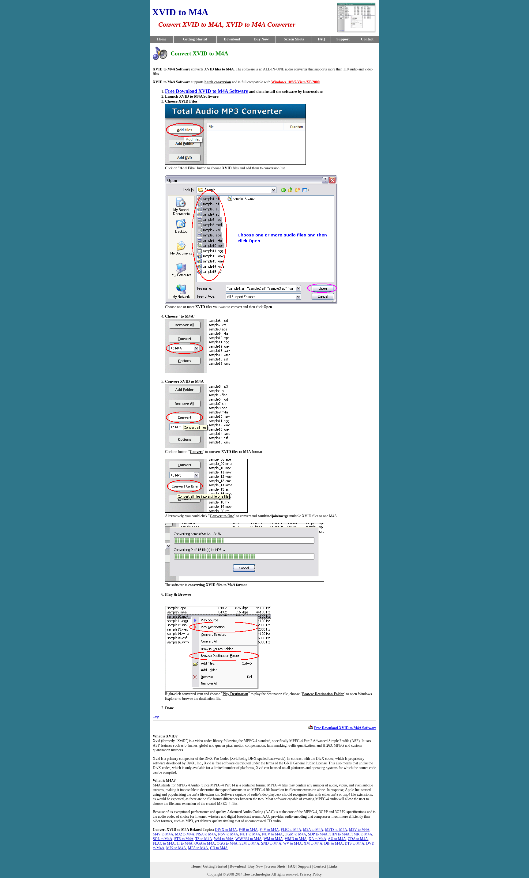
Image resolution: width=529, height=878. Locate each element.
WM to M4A (273, 839)
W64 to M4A (224, 839)
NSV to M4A (228, 834)
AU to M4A (337, 839)
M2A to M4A (313, 829)
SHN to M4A (339, 834)
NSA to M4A (206, 834)
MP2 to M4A (176, 848)
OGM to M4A (295, 834)
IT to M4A (185, 843)
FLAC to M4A (164, 843)
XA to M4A (317, 839)
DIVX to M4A (226, 829)
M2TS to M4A (336, 829)
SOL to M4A (162, 839)
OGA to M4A (204, 843)
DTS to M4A (354, 843)
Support (343, 39)
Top (156, 716)
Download (232, 39)
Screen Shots (294, 39)
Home (161, 39)
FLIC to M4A (291, 829)
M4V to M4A (163, 834)
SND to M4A (271, 843)
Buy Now (261, 39)
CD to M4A (219, 848)
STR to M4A (183, 839)
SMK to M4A (361, 834)
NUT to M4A (250, 834)
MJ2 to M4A (184, 834)
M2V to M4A (359, 829)
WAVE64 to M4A (248, 839)
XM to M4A (313, 843)
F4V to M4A (269, 829)
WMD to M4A (296, 839)
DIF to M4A (333, 843)
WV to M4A (292, 843)
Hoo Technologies (257, 874)
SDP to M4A (318, 834)
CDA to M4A (358, 839)
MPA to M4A (198, 848)
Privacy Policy (311, 874)
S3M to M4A (249, 843)
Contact (367, 39)
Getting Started (195, 39)
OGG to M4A (227, 843)
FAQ (321, 39)
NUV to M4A (272, 834)
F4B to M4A (248, 829)
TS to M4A (203, 839)
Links (333, 866)
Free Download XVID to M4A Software (206, 91)
